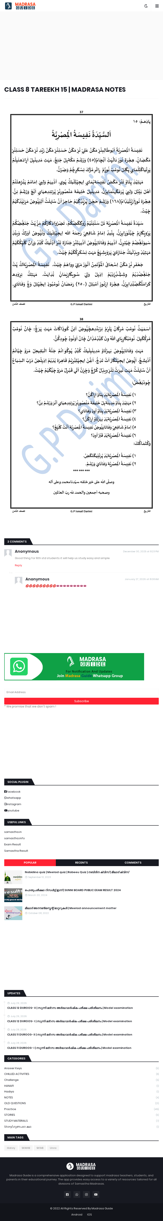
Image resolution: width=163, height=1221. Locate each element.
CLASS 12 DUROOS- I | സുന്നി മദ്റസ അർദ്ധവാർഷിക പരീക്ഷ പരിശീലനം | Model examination (69, 1021)
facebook (13, 792)
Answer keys (81, 1068)
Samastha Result (16, 851)
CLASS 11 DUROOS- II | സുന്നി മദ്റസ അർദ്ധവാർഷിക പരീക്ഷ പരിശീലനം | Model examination (69, 1035)
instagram (14, 804)
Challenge (81, 1080)
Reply (18, 565)
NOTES (81, 1097)
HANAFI (81, 1086)
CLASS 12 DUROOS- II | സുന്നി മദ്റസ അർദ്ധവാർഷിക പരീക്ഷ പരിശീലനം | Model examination (70, 1008)
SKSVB (40, 1148)
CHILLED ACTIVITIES (81, 1074)
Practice (81, 1109)
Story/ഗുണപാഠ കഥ (81, 1127)
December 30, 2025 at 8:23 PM (141, 551)
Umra (53, 1148)
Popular (30, 863)
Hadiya (81, 1091)
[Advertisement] (81, 45)
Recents (81, 863)
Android (76, 1215)
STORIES (81, 1115)
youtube (13, 810)
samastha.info (14, 838)
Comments (133, 863)
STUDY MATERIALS (81, 1121)
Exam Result (12, 844)
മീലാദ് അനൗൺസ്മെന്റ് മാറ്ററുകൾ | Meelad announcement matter (71, 908)
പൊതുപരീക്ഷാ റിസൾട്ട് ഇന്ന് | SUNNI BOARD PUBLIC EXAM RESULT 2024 (73, 890)
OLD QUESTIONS (81, 1103)
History (11, 1148)
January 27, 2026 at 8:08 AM (142, 579)
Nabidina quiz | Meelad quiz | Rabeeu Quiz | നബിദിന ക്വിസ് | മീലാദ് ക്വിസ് (77, 872)
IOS (89, 1215)
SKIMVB (26, 1148)
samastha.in (13, 832)
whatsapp (14, 798)
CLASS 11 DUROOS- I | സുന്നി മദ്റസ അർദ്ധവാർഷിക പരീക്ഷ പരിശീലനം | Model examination (69, 1048)
